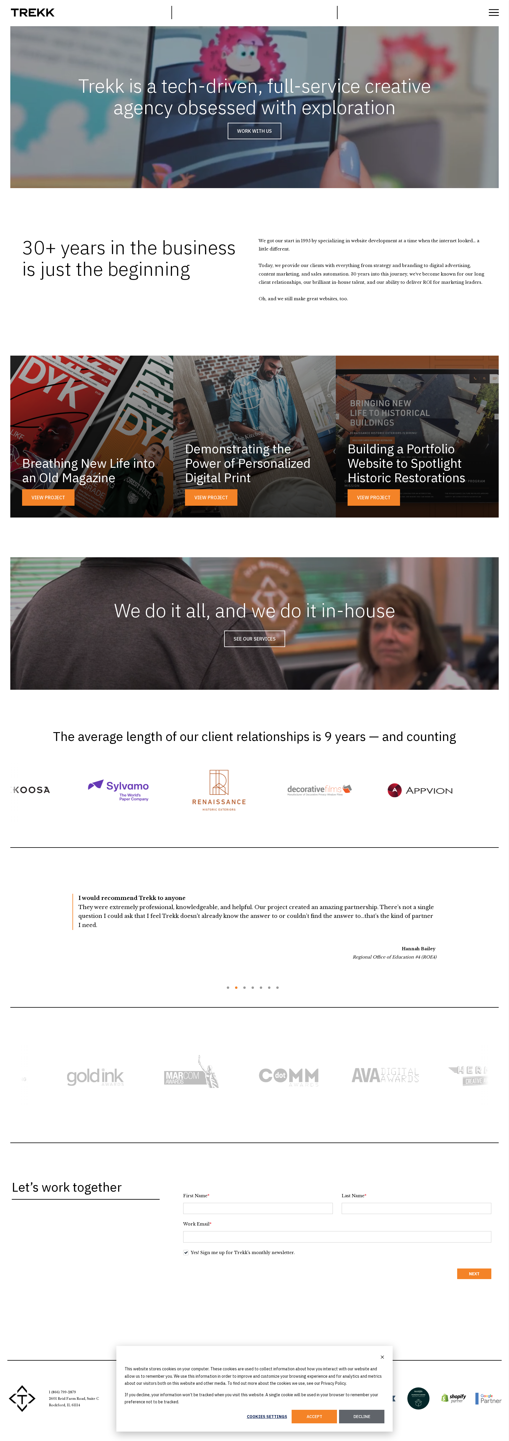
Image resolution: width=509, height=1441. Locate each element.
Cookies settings (267, 1416)
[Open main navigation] (493, 12)
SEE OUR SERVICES (255, 639)
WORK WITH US (254, 131)
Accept (314, 1416)
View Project (48, 497)
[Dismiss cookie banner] (382, 1358)
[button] (228, 987)
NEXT (474, 1273)
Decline (361, 1416)
